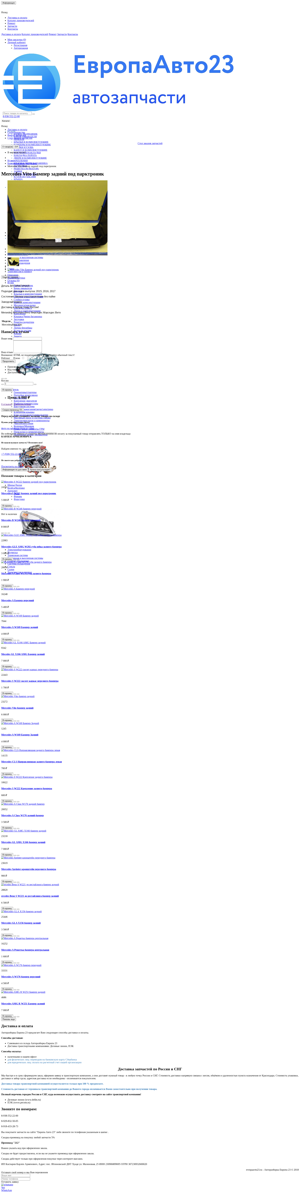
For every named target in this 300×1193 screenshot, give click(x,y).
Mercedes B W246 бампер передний (20, 520)
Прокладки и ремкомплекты (29, 431)
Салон (11, 569)
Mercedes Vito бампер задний (17, 708)
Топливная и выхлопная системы (25, 257)
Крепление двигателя (25, 400)
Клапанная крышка (24, 412)
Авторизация (21, 48)
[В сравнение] (5, 378)
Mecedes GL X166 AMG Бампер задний (23, 654)
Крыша (18, 179)
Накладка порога (25, 155)
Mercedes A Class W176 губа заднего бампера (26, 573)
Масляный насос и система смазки (32, 417)
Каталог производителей (21, 20)
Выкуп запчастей (17, 135)
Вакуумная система (24, 406)
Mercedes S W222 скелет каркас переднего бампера (29, 681)
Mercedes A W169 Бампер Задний (19, 734)
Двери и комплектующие (30, 158)
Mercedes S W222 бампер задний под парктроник (28, 493)
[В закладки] (2, 378)
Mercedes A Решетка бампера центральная (25, 950)
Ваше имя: (6, 338)
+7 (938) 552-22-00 (11, 454)
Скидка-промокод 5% (12, 410)
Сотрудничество (16, 132)
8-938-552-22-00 (11, 116)
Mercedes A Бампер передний (17, 600)
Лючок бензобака (23, 327)
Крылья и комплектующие (31, 142)
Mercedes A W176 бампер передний (20, 976)
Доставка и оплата (17, 17)
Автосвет (13, 490)
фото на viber (27, 428)
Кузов (11, 282)
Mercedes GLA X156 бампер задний (21, 923)
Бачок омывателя (23, 288)
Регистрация (20, 45)
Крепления (21, 160)
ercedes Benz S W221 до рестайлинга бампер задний (30, 896)
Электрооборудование (19, 549)
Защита (18, 336)
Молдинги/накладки (27, 152)
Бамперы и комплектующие (32, 144)
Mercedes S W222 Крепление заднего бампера (26, 788)
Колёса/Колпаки (16, 488)
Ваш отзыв (7, 352)
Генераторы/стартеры (25, 392)
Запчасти (12, 26)
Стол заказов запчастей (20, 138)
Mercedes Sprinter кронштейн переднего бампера (28, 869)
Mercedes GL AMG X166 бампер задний (23, 842)
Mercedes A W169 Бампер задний (19, 627)
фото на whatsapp (10, 428)
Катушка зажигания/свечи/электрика (33, 409)
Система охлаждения (19, 563)
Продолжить (8, 361)
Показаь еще (8, 1019)
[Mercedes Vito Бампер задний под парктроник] (58, 254)
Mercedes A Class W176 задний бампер (22, 815)
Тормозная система (18, 555)
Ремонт (11, 23)
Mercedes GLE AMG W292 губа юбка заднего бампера (31, 546)
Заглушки (19, 319)
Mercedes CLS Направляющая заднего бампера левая (31, 761)
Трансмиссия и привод (20, 271)
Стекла (11, 566)
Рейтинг (5, 358)
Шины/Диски (15, 485)
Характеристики (16, 277)
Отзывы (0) (14, 280)
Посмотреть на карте (12, 466)
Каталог (6, 121)
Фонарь (18, 496)
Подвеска (13, 552)
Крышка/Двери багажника (28, 316)
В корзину (7, 390)
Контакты (8, 7)
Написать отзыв (22, 404)
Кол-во (5, 380)
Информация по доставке (14, 469)
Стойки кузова (23, 147)
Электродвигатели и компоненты (32, 420)
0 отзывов (6, 404)
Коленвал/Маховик (24, 426)
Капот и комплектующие (30, 150)
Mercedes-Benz (33, 366)
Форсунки (19, 499)
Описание (13, 275)
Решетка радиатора (26, 168)
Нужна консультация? (40, 469)
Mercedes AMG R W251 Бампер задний (23, 1003)
